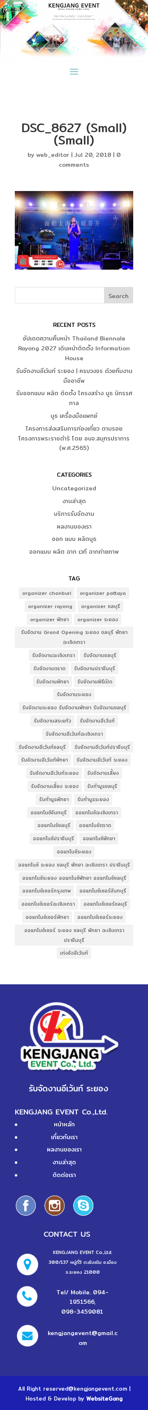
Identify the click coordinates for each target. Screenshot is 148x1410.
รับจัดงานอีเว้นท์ (97, 721)
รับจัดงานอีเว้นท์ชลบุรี (42, 747)
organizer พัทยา (49, 619)
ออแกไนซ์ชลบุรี (53, 825)
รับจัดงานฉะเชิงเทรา (53, 655)
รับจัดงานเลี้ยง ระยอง (55, 786)
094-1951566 (89, 1297)
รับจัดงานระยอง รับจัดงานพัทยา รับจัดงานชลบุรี (74, 707)
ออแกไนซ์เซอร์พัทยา (47, 917)
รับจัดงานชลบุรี (99, 655)
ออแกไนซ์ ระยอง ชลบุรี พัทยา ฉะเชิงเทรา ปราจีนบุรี (74, 865)
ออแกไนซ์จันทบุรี (48, 812)
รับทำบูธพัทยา (54, 799)
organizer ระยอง (97, 619)
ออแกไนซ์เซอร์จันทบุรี (102, 891)
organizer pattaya (103, 593)
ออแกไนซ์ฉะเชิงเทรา (96, 812)
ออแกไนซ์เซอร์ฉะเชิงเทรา (48, 904)
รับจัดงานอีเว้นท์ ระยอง (101, 760)
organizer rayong (50, 606)
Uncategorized (74, 488)
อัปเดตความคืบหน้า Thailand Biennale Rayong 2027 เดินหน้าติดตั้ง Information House (74, 348)
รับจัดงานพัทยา (52, 681)
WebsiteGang (104, 1398)
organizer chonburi (46, 593)
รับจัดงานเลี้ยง (103, 773)
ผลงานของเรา (74, 526)
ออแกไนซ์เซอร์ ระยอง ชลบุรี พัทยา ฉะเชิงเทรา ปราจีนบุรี (74, 935)
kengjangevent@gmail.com (83, 1337)
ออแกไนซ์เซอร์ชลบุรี (105, 904)
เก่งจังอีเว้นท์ (74, 953)
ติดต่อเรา (64, 1174)
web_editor (52, 154)
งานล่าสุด (74, 501)
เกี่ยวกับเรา (64, 1137)
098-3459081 (82, 1311)
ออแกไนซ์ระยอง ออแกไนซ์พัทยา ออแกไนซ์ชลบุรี (74, 878)
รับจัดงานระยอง (74, 694)
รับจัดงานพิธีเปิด (94, 681)
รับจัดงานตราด (49, 668)
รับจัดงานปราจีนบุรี (94, 668)
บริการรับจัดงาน (74, 513)
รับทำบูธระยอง (93, 799)
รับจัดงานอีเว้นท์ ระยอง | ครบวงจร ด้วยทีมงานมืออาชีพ (74, 375)
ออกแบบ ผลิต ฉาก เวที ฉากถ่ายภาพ (74, 551)
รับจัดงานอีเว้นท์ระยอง (54, 773)
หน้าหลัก (64, 1124)
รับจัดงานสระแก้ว (52, 721)
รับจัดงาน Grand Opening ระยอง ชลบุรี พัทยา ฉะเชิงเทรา (74, 637)
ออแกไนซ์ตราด (95, 825)
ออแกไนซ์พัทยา (99, 838)
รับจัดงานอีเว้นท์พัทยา (44, 760)
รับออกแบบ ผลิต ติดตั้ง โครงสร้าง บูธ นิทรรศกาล (74, 398)
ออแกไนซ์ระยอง (74, 851)
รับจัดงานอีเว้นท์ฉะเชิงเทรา (74, 734)
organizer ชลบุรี (100, 606)
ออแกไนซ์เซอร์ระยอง (100, 917)
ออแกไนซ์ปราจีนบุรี (53, 838)
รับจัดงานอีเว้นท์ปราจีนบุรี (102, 747)
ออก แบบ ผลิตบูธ (74, 538)
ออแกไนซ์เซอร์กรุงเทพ (46, 891)
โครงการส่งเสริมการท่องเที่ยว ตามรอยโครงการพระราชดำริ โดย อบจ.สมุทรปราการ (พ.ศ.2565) (74, 438)
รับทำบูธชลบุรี (102, 786)
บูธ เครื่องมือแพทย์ (74, 415)
